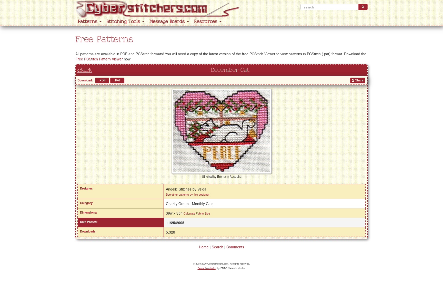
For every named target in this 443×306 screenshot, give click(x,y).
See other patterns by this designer (187, 194)
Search (217, 246)
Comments (235, 246)
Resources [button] (206, 21)
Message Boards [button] (167, 21)
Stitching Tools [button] (124, 21)
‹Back (84, 70)
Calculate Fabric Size (197, 213)
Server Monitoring (207, 268)
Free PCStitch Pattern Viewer (99, 58)
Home (204, 246)
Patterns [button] (88, 21)
